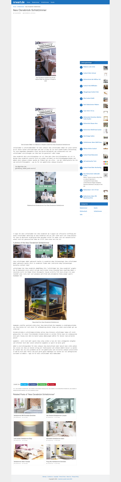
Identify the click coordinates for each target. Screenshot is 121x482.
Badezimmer (35, 2)
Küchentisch (83, 211)
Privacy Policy (75, 476)
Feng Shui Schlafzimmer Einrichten (56, 461)
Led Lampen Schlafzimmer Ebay (23, 438)
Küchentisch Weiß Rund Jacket (92, 130)
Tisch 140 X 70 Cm (88, 111)
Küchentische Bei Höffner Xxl (92, 79)
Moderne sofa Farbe (89, 67)
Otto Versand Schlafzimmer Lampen (56, 415)
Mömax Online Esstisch (90, 148)
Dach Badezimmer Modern (91, 104)
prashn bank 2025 (67, 479)
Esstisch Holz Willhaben (90, 85)
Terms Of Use (62, 476)
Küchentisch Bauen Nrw (90, 123)
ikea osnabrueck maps (33, 390)
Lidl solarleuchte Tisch (89, 161)
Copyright (56, 476)
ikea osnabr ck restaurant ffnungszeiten (38, 388)
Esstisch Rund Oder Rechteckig (92, 167)
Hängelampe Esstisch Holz (91, 92)
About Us (69, 476)
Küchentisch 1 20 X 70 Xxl (91, 190)
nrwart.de (19, 2)
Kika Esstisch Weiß (88, 98)
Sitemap (45, 476)
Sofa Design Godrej (88, 136)
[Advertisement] (45, 27)
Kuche (52, 2)
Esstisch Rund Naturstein (90, 155)
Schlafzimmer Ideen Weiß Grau (92, 142)
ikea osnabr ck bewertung (22, 388)
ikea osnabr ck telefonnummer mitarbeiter (59, 388)
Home (28, 2)
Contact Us (50, 476)
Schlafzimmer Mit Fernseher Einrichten (25, 415)
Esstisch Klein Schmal (89, 73)
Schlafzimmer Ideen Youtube (22, 461)
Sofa (81, 214)
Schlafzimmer (45, 2)
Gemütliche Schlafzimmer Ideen (55, 438)
